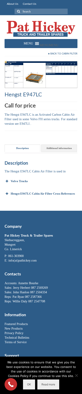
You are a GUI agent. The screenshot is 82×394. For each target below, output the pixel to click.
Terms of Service (16, 342)
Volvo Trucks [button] (19, 181)
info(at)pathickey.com (22, 260)
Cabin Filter (69, 53)
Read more (48, 384)
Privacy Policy (14, 333)
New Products (14, 328)
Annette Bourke (28, 283)
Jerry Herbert (22, 287)
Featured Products (16, 324)
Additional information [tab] (59, 148)
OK (29, 384)
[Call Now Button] (11, 384)
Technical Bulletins (17, 337)
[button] (49, 45)
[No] (76, 375)
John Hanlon (21, 292)
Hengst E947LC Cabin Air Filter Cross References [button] (43, 193)
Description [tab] (22, 148)
